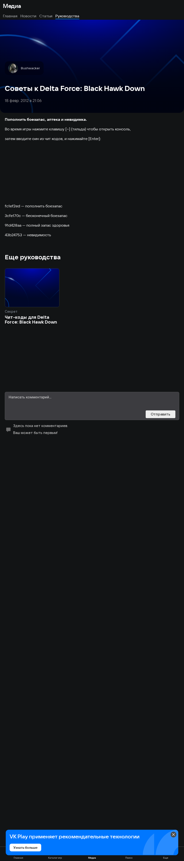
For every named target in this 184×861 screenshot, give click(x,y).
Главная (10, 15)
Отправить (160, 414)
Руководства (67, 15)
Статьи (45, 15)
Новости (28, 15)
